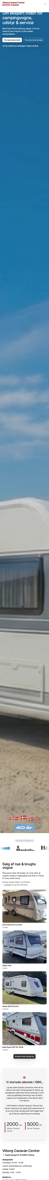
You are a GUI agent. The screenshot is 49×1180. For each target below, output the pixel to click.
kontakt (8, 885)
